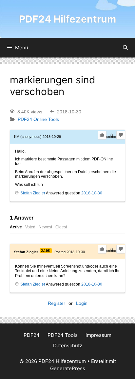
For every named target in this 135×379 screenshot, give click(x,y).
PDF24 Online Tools (38, 119)
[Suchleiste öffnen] (125, 48)
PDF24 (32, 335)
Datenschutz (67, 345)
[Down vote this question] (120, 135)
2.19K (45, 251)
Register (56, 303)
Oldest (61, 227)
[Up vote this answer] (102, 249)
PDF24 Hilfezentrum (67, 19)
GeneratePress (67, 368)
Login (81, 303)
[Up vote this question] (102, 135)
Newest (45, 227)
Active (16, 227)
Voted (30, 227)
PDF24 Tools (63, 335)
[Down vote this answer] (120, 249)
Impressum (98, 335)
